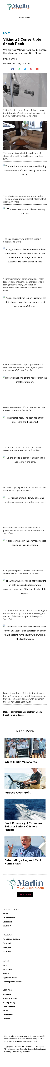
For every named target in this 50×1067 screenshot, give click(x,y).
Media (5, 914)
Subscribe (7, 970)
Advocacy (7, 926)
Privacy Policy (9, 1003)
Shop (5, 966)
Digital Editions (10, 978)
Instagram (7, 947)
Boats (6, 33)
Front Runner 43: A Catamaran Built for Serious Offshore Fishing (23, 826)
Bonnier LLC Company (35, 1046)
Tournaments (9, 918)
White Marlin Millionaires (20, 762)
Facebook (7, 943)
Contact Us (8, 1015)
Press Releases (10, 999)
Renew (6, 974)
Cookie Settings (25, 894)
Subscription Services (12, 982)
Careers (6, 1019)
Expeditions (8, 922)
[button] (13, 69)
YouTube (7, 951)
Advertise (7, 994)
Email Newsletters (11, 939)
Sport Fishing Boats (13, 715)
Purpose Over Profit (17, 792)
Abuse (5, 1011)
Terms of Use (9, 1007)
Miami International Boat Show (25, 712)
